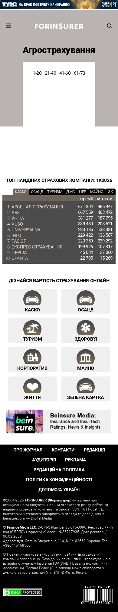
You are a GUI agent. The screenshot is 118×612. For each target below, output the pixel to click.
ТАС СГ (18, 241)
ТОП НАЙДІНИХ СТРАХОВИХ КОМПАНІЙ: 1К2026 (59, 180)
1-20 (37, 73)
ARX (15, 212)
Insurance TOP (48, 563)
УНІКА (17, 218)
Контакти (63, 450)
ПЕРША (19, 252)
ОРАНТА (19, 258)
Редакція (94, 450)
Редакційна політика (59, 469)
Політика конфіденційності (59, 479)
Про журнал (28, 450)
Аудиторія (44, 459)
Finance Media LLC (21, 527)
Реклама (75, 459)
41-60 (65, 73)
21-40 (50, 73)
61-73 (79, 73)
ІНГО (16, 235)
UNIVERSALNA (26, 229)
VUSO (17, 224)
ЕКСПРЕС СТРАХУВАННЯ (37, 247)
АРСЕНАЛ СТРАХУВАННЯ (37, 207)
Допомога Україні (59, 489)
